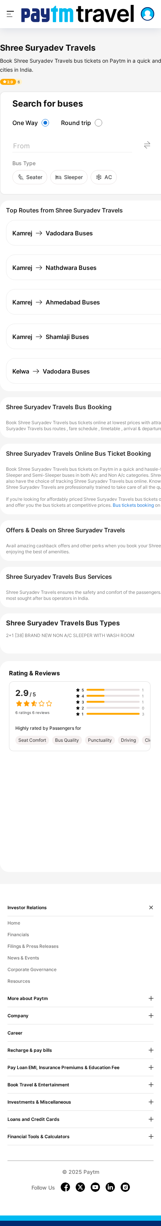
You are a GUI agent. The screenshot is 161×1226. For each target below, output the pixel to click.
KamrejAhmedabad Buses (56, 302)
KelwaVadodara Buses (51, 371)
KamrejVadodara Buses (52, 233)
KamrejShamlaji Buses (50, 336)
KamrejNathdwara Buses (54, 267)
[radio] (31, 122)
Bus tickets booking (133, 505)
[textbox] (72, 147)
